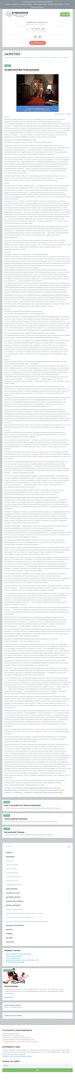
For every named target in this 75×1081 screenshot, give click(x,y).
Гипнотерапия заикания (15, 819)
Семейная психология (13, 877)
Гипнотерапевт (8, 970)
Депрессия (9, 861)
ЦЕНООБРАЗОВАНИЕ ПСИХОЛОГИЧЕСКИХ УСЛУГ (22, 960)
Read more (8, 997)
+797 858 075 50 (38, 43)
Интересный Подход (14, 832)
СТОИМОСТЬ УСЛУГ (13, 893)
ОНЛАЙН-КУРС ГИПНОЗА (14, 901)
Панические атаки (12, 881)
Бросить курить (11, 869)
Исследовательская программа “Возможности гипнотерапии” (27, 921)
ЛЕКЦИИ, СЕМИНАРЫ (13, 905)
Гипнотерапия (37, 4)
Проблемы (15, 4)
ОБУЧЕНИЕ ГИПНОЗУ (13, 897)
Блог (45, 4)
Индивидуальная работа (14, 885)
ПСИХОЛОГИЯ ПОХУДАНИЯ (15, 962)
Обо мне (67, 4)
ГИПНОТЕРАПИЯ (11, 889)
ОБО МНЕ (9, 938)
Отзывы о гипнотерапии (55, 4)
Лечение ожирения (12, 873)
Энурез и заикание (12, 865)
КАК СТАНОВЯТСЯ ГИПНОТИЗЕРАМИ (22, 805)
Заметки (7, 65)
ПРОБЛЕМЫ (10, 857)
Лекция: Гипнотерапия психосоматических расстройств (24, 913)
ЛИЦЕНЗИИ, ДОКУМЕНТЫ (15, 925)
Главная (7, 4)
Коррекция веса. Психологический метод (19, 917)
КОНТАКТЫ (10, 942)
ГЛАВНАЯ (9, 852)
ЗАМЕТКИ (9, 929)
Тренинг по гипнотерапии (14, 909)
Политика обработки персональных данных (17, 1056)
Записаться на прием (37, 7)
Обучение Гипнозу (26, 4)
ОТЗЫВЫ (9, 933)
